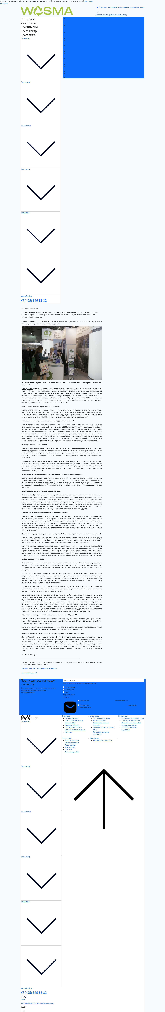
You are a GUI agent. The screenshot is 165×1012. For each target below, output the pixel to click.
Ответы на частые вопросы (76, 30)
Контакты (69, 32)
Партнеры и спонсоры (74, 28)
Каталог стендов (72, 38)
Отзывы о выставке (73, 25)
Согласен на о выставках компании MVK (108, 706)
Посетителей (70, 687)
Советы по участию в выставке (77, 41)
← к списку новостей (29, 673)
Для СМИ (69, 71)
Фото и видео (71, 69)
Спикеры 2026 (71, 23)
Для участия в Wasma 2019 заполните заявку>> (39, 668)
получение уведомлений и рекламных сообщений (108, 705)
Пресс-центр (25, 169)
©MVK (23, 999)
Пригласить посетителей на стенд (78, 43)
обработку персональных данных (102, 701)
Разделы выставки (72, 18)
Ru (98, 12)
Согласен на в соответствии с (108, 702)
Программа (25, 213)
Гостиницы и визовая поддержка (78, 45)
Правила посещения (73, 56)
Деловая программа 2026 (75, 77)
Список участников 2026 (75, 21)
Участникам (25, 82)
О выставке (25, 38)
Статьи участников (73, 64)
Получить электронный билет (77, 49)
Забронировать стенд (74, 36)
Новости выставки (72, 62)
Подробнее (89, 1)
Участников (69, 690)
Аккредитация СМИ (73, 73)
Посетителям (26, 126)
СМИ (66, 692)
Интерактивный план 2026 (75, 54)
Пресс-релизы (71, 67)
